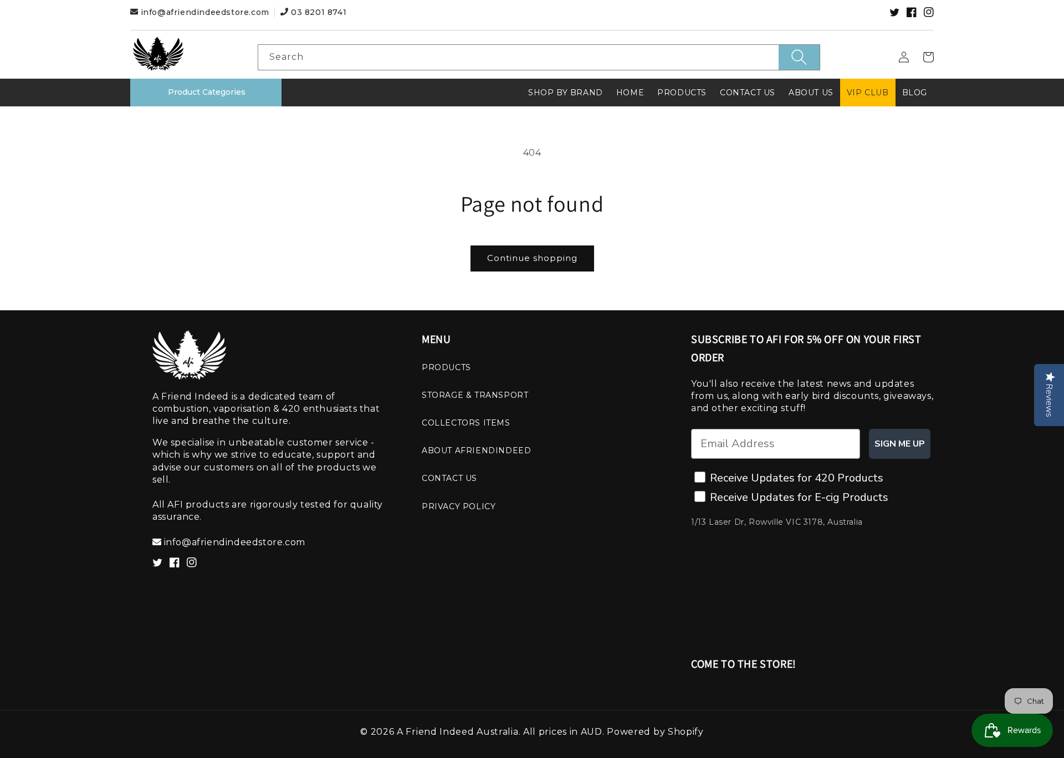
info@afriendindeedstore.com (205, 12)
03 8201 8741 (317, 12)
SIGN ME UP (899, 444)
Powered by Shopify (655, 731)
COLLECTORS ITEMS (466, 423)
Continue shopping (532, 258)
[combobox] (539, 57)
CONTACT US (449, 478)
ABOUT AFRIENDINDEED (476, 450)
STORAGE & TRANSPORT (475, 395)
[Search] (799, 57)
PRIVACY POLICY (458, 506)
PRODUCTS (446, 367)
